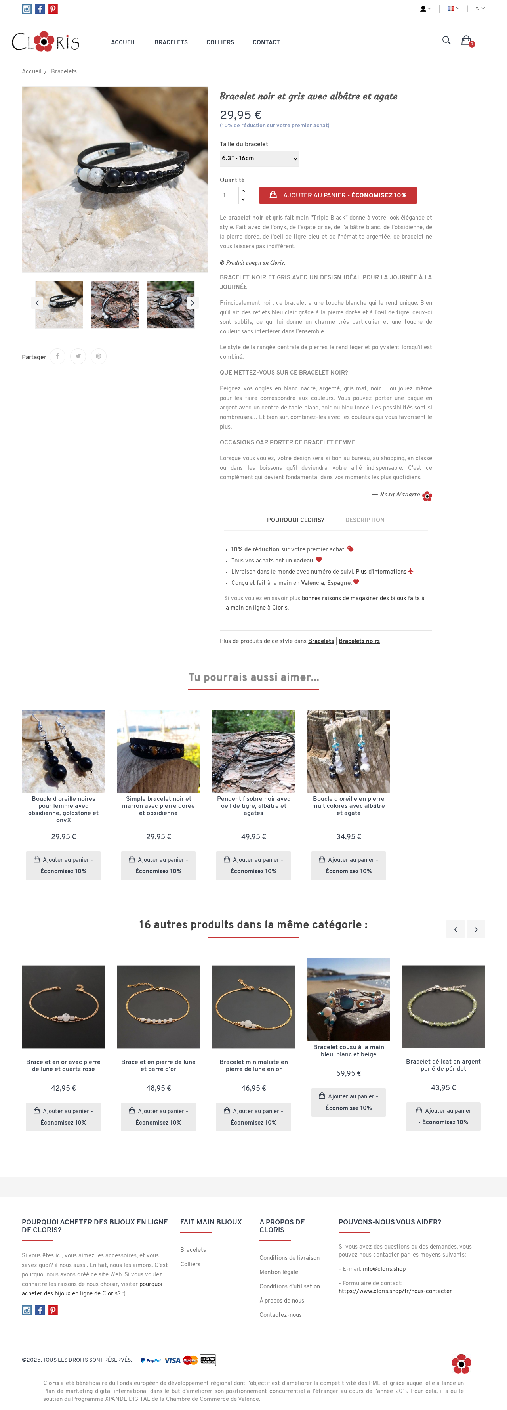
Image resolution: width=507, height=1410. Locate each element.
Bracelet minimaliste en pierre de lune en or (253, 1066)
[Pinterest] (99, 356)
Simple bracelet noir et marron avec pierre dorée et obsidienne (158, 806)
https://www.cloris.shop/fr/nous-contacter (395, 1292)
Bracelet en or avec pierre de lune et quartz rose (63, 1066)
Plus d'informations (381, 572)
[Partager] (57, 356)
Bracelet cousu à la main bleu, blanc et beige (348, 1051)
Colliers (190, 1265)
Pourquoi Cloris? (295, 521)
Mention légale (278, 1273)
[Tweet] (78, 356)
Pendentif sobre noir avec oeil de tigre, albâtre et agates (253, 806)
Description (365, 521)
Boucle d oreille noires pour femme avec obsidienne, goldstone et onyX (63, 810)
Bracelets (193, 1250)
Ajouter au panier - (344, 196)
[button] (466, 41)
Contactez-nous (280, 1315)
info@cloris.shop (384, 1269)
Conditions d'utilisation (289, 1287)
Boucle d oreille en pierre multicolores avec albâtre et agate (348, 806)
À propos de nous (281, 1301)
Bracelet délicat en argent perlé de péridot (443, 1065)
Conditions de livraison (289, 1258)
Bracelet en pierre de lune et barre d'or (158, 1066)
